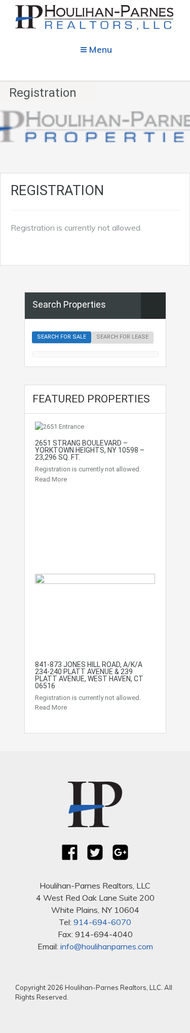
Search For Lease (122, 337)
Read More (51, 479)
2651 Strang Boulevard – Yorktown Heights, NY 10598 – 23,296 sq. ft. (89, 450)
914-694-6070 (102, 922)
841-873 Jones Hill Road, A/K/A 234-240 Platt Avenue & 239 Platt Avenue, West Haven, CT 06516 (89, 675)
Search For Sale (61, 337)
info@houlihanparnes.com (106, 946)
